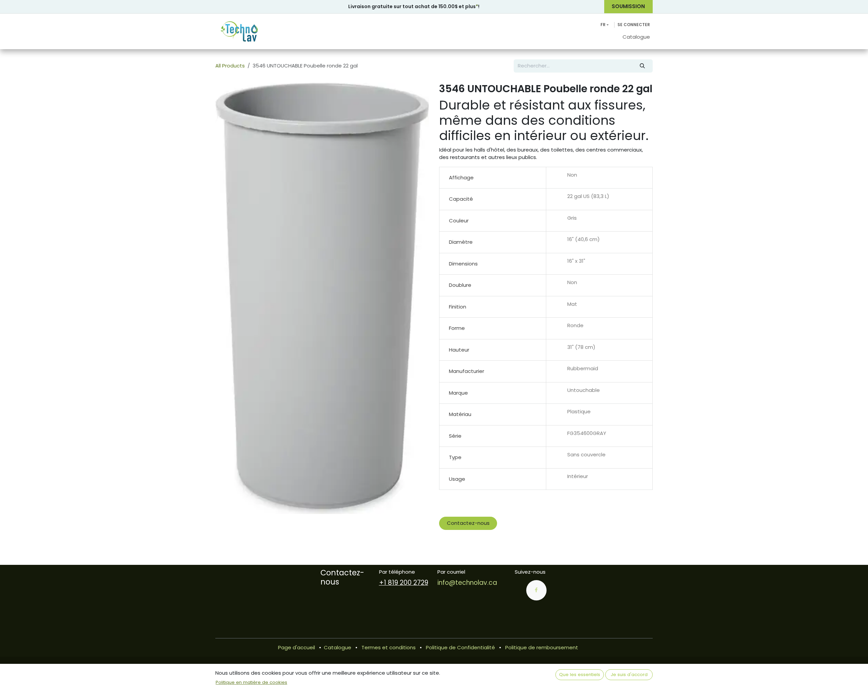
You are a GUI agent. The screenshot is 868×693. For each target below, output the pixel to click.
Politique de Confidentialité (460, 647)
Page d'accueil (296, 647)
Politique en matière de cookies (251, 682)
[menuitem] (636, 37)
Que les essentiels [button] (579, 674)
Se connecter (633, 24)
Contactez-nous (468, 523)
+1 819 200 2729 (403, 582)
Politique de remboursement (541, 647)
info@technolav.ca (467, 582)
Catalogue (337, 647)
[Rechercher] (642, 66)
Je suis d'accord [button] (629, 674)
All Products (230, 65)
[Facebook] (536, 590)
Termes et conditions (388, 647)
